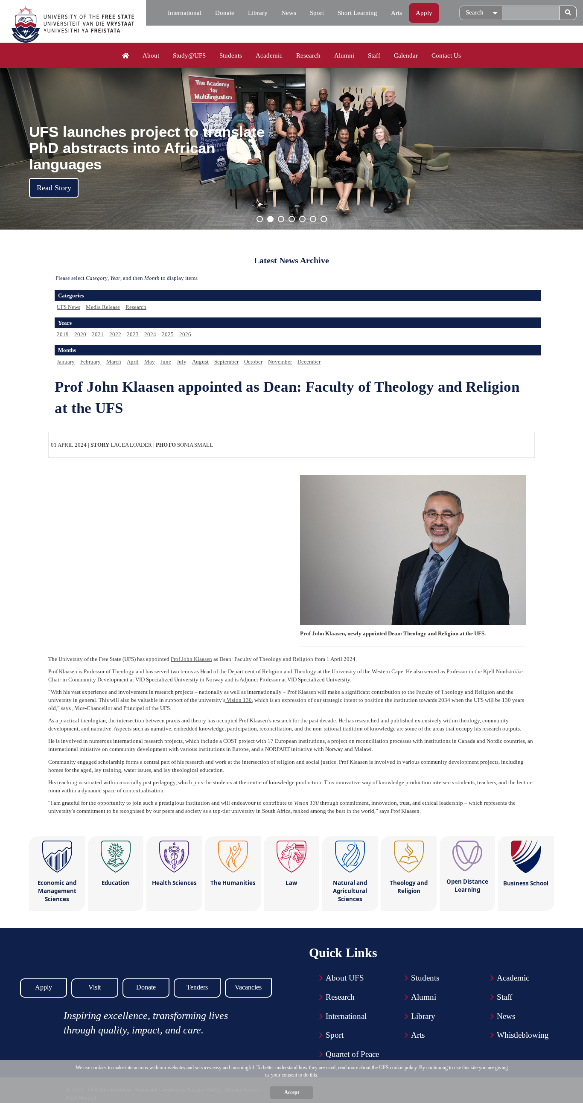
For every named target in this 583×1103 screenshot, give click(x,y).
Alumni (344, 55)
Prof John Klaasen (191, 659)
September (226, 361)
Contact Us (446, 55)
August (200, 361)
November (280, 361)
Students (230, 55)
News (288, 12)
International (184, 12)
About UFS (345, 977)
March (113, 361)
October (253, 361)
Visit (94, 987)
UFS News (68, 307)
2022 (115, 334)
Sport (317, 12)
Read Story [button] (54, 187)
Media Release (103, 307)
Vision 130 (238, 700)
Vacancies (248, 987)
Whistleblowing (523, 1034)
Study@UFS (189, 55)
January (66, 361)
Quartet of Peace (352, 1054)
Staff (374, 55)
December (309, 361)
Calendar (406, 55)
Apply (424, 12)
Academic (269, 55)
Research (308, 55)
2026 (185, 334)
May (149, 361)
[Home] (125, 56)
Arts (396, 12)
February (90, 361)
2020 (80, 334)
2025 (168, 334)
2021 (98, 334)
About (151, 55)
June (165, 361)
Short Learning (357, 12)
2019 (63, 334)
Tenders (197, 987)
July (182, 361)
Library (258, 12)
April (133, 361)
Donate (224, 12)
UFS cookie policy (398, 1068)
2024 (150, 334)
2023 (133, 334)
